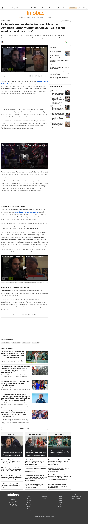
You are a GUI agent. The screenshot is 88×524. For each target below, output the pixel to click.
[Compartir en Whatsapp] (30, 76)
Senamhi (37, 17)
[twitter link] (13, 502)
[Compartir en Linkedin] (39, 76)
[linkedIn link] (16, 505)
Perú (50, 7)
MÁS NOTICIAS (24, 428)
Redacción (44, 496)
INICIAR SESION (82, 7)
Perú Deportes (5, 20)
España (41, 7)
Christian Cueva (26, 342)
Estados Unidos (29, 7)
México (46, 7)
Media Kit (60, 506)
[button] (2, 7)
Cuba (67, 7)
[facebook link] (10, 502)
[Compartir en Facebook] (33, 76)
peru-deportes (35, 342)
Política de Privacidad (76, 498)
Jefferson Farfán (16, 342)
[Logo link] (36, 12)
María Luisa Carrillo (49, 17)
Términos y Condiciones (76, 496)
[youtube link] (10, 505)
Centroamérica (56, 7)
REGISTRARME (73, 7)
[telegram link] (13, 505)
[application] (24, 58)
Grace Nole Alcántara (11, 42)
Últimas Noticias (29, 510)
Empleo (44, 498)
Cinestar (33, 17)
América (28, 496)
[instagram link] (16, 502)
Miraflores (42, 17)
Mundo (62, 7)
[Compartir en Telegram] (42, 76)
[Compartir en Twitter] (36, 76)
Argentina (22, 7)
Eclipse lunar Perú (27, 17)
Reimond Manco (5, 342)
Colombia (36, 7)
